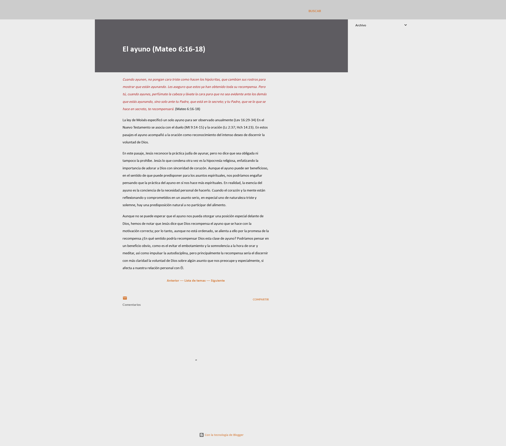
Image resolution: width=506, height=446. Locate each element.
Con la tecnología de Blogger (224, 435)
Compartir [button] (261, 299)
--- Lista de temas (193, 281)
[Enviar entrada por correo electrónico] (125, 299)
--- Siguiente (216, 281)
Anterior (173, 281)
